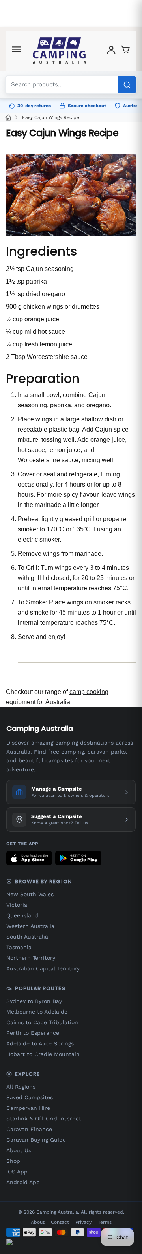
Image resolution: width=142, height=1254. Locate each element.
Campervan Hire (28, 1108)
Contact (60, 1222)
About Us (18, 1150)
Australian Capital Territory (43, 968)
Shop (13, 1161)
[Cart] (125, 51)
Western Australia (30, 926)
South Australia (27, 937)
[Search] (127, 84)
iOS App (17, 1171)
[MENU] (16, 51)
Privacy (83, 1222)
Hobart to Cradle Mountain (43, 1054)
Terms (105, 1222)
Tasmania (19, 947)
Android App (23, 1182)
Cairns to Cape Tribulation (42, 1022)
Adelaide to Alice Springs (40, 1043)
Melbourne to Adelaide (36, 1012)
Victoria (16, 905)
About (38, 1222)
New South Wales (30, 894)
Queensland (22, 915)
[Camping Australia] (59, 51)
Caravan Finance (29, 1129)
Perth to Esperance (32, 1033)
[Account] (111, 51)
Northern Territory (30, 958)
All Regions (21, 1087)
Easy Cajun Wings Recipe (50, 117)
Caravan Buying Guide (36, 1140)
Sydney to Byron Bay (34, 1001)
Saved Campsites (29, 1097)
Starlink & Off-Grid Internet (43, 1118)
